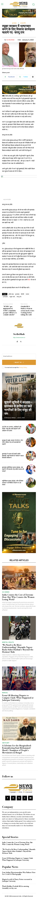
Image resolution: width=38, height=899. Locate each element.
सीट (29, 280)
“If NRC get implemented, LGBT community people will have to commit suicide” (10, 310)
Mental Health (8, 642)
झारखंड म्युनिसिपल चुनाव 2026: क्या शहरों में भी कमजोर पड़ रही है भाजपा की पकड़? (13, 469)
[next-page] (32, 376)
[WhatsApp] (24, 798)
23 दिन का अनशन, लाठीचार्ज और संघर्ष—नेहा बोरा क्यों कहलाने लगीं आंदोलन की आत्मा (11, 429)
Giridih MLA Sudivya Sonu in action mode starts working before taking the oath (27, 310)
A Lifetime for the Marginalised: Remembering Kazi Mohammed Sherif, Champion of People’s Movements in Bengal (16, 749)
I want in (18, 362)
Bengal (5, 692)
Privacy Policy (23, 367)
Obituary (5, 743)
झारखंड (14, 23)
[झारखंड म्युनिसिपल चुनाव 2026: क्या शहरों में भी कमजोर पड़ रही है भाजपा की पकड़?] (31, 469)
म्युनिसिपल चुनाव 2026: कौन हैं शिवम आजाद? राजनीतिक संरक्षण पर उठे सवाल (12, 483)
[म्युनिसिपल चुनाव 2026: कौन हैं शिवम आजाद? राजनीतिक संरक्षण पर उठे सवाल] (31, 483)
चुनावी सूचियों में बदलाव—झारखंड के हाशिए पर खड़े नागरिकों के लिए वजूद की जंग (18, 408)
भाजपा (27, 294)
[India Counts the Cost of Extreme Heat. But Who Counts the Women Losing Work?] (19, 578)
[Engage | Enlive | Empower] (19, 4)
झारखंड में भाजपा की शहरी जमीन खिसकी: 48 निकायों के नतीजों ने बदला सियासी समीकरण (13, 456)
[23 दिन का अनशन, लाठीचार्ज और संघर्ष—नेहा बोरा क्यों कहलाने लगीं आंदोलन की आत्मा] (31, 429)
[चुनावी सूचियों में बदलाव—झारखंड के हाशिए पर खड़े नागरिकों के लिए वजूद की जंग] (19, 396)
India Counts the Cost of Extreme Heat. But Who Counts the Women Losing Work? (18, 597)
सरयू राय (19, 296)
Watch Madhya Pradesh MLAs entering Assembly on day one (15, 887)
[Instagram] (13, 798)
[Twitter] (21, 341)
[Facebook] (17, 341)
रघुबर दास (12, 296)
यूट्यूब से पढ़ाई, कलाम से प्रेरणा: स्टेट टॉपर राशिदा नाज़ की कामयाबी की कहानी (12, 442)
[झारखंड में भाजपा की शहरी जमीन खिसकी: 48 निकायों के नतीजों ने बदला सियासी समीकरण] (31, 456)
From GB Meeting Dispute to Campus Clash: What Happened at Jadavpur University (18, 697)
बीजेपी (22, 294)
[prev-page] (28, 376)
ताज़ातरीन (23, 23)
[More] (33, 77)
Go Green (5, 592)
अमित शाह (11, 294)
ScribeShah (10, 40)
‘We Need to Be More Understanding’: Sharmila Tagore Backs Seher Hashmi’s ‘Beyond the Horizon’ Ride (17, 648)
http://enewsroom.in (19, 337)
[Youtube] (30, 798)
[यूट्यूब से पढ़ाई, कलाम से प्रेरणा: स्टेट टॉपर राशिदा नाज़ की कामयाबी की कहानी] (31, 442)
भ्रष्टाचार (5, 296)
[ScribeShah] (19, 326)
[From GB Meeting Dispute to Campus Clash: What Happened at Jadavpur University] (19, 678)
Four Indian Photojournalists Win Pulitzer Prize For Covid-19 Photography (18, 873)
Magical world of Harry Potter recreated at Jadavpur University (17, 880)
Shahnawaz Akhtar (10, 418)
